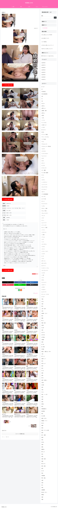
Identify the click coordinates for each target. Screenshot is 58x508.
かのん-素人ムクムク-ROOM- (47, 34)
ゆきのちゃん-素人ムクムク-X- (47, 48)
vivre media (45, 27)
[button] (32, 285)
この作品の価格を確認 (7, 84)
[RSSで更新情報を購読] (21, 290)
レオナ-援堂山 (44, 41)
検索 (42, 15)
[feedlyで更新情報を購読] (19, 290)
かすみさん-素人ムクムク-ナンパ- (48, 45)
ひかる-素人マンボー (45, 38)
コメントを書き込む (20, 433)
